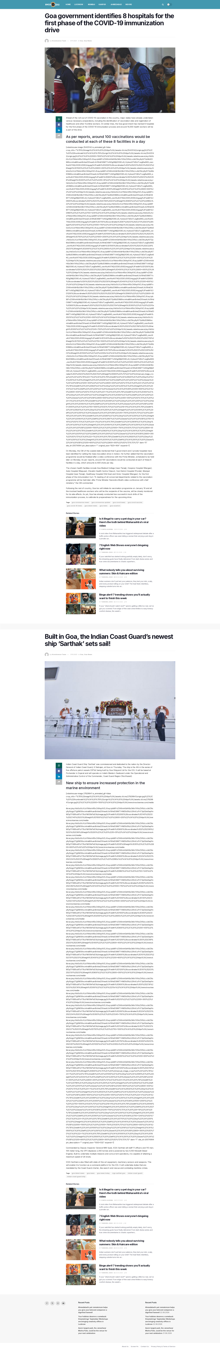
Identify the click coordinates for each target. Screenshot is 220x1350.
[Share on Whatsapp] (59, 119)
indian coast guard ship (76, 1176)
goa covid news (119, 502)
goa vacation (115, 506)
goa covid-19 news (74, 506)
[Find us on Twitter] (52, 1303)
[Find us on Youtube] (63, 1303)
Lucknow (78, 4)
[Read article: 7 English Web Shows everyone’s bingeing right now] (81, 554)
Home (68, 4)
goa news (103, 506)
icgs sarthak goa (118, 1173)
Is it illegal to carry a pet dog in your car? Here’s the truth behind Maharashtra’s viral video (123, 522)
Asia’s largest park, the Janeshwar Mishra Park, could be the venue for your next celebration (92, 1330)
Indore (128, 4)
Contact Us (145, 1346)
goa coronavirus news (80, 502)
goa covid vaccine (135, 502)
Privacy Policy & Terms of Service (163, 1346)
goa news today (103, 1173)
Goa (81, 41)
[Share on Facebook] (59, 124)
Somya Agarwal (107, 529)
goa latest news (91, 506)
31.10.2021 (73, 654)
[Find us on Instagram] (58, 1303)
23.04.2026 (119, 602)
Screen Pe (134, 1346)
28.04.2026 (119, 577)
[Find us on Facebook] (47, 1303)
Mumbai (91, 4)
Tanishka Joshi (107, 552)
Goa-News (88, 41)
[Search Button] (163, 4)
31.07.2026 (119, 529)
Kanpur (102, 4)
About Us (125, 1346)
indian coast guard (135, 1173)
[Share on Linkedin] (59, 130)
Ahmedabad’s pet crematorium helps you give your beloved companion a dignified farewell (93, 1309)
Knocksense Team (59, 41)
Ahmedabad (116, 4)
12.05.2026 (118, 552)
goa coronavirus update (101, 502)
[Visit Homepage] (53, 4)
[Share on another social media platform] (59, 135)
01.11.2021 (73, 41)
